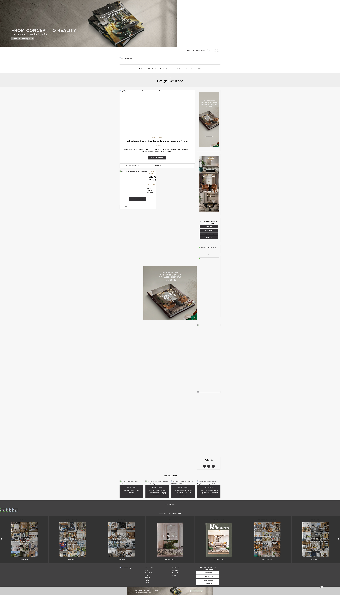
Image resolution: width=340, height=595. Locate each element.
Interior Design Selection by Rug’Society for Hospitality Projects (209, 492)
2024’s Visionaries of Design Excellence (131, 491)
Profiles (189, 68)
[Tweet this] (182, 165)
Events (199, 68)
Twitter (174, 575)
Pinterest (175, 570)
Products (176, 68)
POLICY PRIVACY (196, 50)
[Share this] (179, 165)
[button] (338, 539)
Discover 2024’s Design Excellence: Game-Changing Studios (157, 492)
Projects (163, 68)
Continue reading (157, 157)
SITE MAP (203, 50)
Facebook (175, 573)
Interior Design (157, 137)
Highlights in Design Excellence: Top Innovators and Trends (157, 140)
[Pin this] (184, 165)
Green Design (151, 68)
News (140, 68)
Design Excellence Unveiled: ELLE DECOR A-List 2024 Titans (183, 492)
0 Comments (157, 165)
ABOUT (189, 50)
